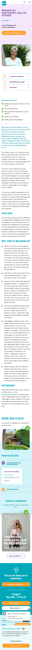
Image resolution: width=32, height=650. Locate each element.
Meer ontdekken (14, 556)
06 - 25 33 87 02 (9, 475)
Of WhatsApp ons (14, 603)
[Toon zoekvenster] (24, 2)
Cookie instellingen (16, 641)
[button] (23, 428)
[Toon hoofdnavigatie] (29, 2)
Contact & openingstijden (12, 33)
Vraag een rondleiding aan (14, 584)
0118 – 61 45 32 (18, 597)
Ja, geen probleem (16, 645)
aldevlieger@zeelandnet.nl (10, 394)
